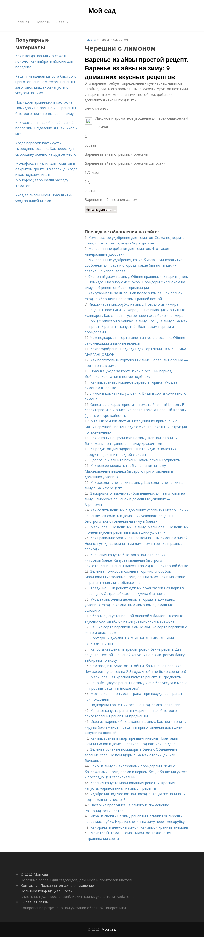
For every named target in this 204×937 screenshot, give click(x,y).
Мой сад (102, 10)
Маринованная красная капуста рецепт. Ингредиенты (136, 677)
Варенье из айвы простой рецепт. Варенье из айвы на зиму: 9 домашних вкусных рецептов (137, 68)
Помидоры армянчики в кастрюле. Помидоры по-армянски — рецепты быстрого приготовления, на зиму (45, 108)
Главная (22, 22)
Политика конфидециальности (47, 891)
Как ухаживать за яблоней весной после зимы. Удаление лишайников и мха (46, 128)
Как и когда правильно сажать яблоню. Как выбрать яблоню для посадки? (44, 61)
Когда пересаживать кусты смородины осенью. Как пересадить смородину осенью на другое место (46, 149)
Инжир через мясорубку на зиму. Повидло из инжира (133, 304)
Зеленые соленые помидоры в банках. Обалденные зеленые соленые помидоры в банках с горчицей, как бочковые (131, 755)
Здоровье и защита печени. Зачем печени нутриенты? (136, 460)
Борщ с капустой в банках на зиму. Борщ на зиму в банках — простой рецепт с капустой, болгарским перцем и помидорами (136, 326)
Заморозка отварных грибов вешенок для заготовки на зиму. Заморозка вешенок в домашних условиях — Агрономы (135, 499)
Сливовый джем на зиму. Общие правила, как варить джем (138, 276)
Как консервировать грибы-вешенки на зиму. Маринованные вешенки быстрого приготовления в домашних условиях (129, 471)
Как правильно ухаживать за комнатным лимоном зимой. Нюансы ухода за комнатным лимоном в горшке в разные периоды (136, 543)
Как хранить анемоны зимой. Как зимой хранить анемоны (139, 827)
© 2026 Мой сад (34, 874)
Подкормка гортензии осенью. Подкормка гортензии (135, 704)
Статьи (62, 22)
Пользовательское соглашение (67, 885)
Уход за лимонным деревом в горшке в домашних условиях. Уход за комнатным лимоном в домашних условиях (130, 605)
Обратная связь (34, 902)
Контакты (29, 885)
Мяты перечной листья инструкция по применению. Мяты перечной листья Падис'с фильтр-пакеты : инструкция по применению (136, 427)
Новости (43, 22)
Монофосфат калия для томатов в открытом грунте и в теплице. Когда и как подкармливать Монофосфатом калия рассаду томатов (46, 174)
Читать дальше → (101, 209)
